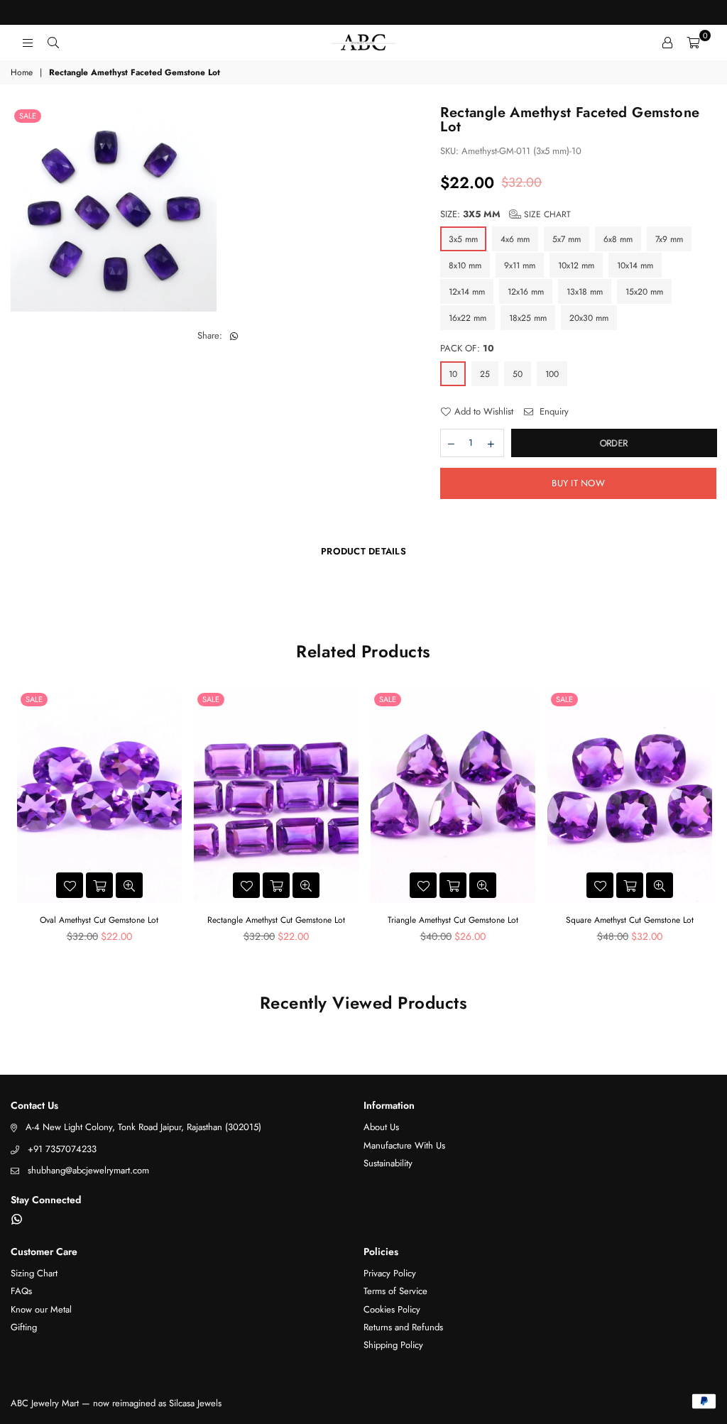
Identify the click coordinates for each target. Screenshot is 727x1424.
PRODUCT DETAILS (363, 551)
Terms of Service (395, 1291)
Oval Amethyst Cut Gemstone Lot (99, 920)
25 (485, 374)
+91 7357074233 (62, 1149)
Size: (505, 214)
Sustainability (388, 1163)
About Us (381, 1127)
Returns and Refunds (403, 1327)
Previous (23, 820)
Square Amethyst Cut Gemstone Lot (630, 920)
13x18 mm (585, 291)
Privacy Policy (390, 1273)
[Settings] (667, 42)
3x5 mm (463, 239)
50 (518, 374)
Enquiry (553, 411)
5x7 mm (566, 239)
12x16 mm (526, 291)
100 (552, 374)
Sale (27, 115)
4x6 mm (515, 239)
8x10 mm (465, 265)
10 (453, 374)
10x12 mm (576, 265)
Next (704, 820)
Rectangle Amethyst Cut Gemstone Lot (276, 920)
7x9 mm (669, 239)
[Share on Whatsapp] (234, 335)
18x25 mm (528, 318)
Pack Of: (467, 348)
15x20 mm (644, 291)
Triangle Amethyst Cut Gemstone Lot (453, 920)
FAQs (21, 1291)
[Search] (53, 42)
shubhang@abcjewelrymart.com (88, 1170)
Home (22, 73)
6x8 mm (618, 239)
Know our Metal (41, 1309)
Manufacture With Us (404, 1145)
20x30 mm (588, 318)
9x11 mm (519, 265)
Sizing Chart (34, 1273)
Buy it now (578, 483)
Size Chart (546, 214)
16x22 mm (467, 318)
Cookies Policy (392, 1309)
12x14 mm (467, 291)
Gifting (24, 1327)
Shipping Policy (393, 1345)
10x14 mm (635, 265)
